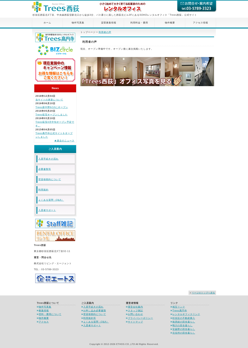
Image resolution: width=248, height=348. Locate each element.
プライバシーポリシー (140, 318)
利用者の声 (105, 32)
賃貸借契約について (49, 179)
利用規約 (43, 189)
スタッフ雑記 (135, 310)
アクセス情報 (200, 22)
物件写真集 (78, 22)
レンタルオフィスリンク (186, 314)
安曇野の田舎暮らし (183, 329)
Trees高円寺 (179, 310)
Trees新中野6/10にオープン (51, 107)
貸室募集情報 (108, 22)
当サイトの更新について (49, 99)
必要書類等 (44, 169)
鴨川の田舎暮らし (182, 325)
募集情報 (44, 310)
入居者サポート (47, 210)
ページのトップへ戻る (203, 293)
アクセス (44, 321)
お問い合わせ (135, 314)
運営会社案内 (135, 307)
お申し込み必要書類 (94, 310)
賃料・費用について (50, 314)
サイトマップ (135, 321)
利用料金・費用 (139, 22)
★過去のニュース (64, 140)
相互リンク (178, 307)
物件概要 (170, 22)
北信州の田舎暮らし (183, 333)
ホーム (47, 22)
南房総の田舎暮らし (183, 321)
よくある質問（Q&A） (51, 200)
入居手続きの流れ (48, 159)
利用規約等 (89, 318)
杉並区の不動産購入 (183, 318)
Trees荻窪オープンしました (51, 114)
